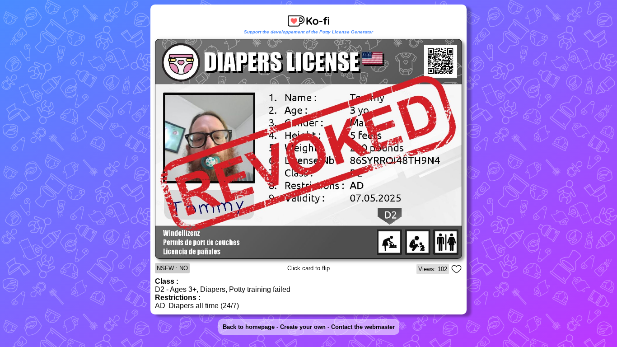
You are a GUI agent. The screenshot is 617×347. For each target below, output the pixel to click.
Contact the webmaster (363, 327)
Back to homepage (249, 327)
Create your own (303, 327)
